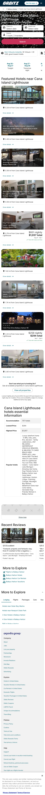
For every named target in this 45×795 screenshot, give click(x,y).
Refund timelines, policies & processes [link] (16, 763)
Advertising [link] (7, 671)
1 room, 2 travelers (14, 35)
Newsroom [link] (7, 657)
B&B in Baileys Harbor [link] (10, 624)
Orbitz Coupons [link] (9, 703)
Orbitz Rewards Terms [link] (11, 738)
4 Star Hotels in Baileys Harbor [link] (13, 619)
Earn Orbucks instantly (13, 52)
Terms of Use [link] (8, 731)
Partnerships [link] (8, 653)
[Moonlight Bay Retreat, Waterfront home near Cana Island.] (22, 293)
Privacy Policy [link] (8, 724)
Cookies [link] (6, 727)
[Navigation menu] (41, 3)
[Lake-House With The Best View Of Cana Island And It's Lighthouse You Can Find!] (22, 192)
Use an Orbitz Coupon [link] (11, 766)
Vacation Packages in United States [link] (15, 696)
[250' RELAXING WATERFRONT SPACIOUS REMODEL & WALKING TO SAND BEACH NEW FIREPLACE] (22, 129)
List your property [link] (9, 649)
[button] (22, 113)
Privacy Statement (10, 792)
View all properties (22, 390)
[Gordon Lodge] (22, 327)
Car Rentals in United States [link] (13, 688)
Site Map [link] (6, 664)
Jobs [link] (5, 646)
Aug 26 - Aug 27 (10, 65)
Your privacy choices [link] (10, 742)
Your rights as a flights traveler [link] (13, 770)
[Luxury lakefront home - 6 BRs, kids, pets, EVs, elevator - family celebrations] (22, 98)
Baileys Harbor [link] (12, 9)
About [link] (6, 642)
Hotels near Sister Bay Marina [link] (13, 606)
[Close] (42, 775)
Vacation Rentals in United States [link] (14, 685)
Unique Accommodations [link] (12, 710)
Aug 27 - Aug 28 (27, 65)
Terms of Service (23, 792)
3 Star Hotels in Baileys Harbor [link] (13, 615)
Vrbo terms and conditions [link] (12, 735)
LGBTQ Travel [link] (8, 707)
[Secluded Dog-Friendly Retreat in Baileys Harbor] (22, 362)
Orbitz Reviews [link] (9, 699)
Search (23, 41)
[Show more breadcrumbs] (3, 9)
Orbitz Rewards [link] (9, 668)
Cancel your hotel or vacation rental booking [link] (18, 755)
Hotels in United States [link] (11, 681)
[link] (22, 572)
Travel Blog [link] (7, 714)
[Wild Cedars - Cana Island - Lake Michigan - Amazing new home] (22, 161)
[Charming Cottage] (22, 261)
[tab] (6, 599)
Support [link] (6, 752)
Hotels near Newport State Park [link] (14, 610)
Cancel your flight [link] (9, 759)
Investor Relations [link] (9, 660)
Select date (11, 29)
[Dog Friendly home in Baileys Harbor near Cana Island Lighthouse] (22, 226)
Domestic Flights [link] (9, 692)
